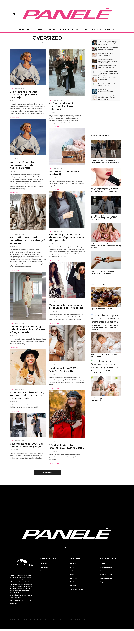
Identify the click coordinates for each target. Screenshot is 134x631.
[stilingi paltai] (67, 343)
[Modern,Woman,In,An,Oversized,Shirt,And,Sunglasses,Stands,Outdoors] (28, 67)
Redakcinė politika (106, 578)
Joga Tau (43, 571)
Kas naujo (73, 563)
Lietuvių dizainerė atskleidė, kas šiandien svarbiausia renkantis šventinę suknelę (106, 245)
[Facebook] (11, 14)
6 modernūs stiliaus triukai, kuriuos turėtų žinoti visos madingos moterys (27, 395)
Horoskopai (82, 29)
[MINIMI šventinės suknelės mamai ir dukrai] (106, 232)
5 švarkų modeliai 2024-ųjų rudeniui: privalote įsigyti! (26, 445)
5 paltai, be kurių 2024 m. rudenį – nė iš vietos (64, 369)
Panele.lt (12, 575)
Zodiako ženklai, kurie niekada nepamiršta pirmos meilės (102, 272)
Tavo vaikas (43, 563)
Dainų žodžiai (74, 593)
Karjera (102, 582)
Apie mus (103, 563)
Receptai (73, 585)
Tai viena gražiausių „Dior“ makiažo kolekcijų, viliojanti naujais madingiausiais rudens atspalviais (104, 190)
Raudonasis (97, 29)
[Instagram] (14, 14)
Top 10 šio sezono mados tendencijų (64, 173)
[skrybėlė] (28, 367)
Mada (21, 29)
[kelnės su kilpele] (106, 149)
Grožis (30, 29)
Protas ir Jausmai (47, 29)
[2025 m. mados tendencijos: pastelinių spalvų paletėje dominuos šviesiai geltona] (28, 296)
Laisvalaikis (65, 29)
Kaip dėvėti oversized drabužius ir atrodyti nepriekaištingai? (23, 165)
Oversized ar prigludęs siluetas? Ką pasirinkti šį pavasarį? (25, 94)
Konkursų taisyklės (106, 574)
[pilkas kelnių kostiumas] (106, 205)
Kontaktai (103, 571)
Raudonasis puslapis (76, 589)
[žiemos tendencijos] (67, 146)
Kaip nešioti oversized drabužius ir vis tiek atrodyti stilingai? (27, 240)
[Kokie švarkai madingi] (28, 425)
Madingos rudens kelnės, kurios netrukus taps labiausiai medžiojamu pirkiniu (105, 162)
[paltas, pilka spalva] (67, 209)
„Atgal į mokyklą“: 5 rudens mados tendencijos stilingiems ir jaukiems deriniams (104, 217)
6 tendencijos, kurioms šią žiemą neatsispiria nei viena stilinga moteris (66, 237)
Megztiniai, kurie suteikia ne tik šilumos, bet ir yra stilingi (66, 306)
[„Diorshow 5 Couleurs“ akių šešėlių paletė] (106, 177)
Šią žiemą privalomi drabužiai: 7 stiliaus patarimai (61, 106)
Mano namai (44, 567)
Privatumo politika (106, 567)
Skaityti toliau (15, 117)
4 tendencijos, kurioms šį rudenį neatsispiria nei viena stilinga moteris (27, 329)
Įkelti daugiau (47, 472)
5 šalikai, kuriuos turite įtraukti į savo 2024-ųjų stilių (66, 446)
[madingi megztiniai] (67, 280)
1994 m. (21, 577)
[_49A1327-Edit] (67, 72)
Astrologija (73, 582)
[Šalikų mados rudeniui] (67, 414)
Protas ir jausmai (75, 571)
